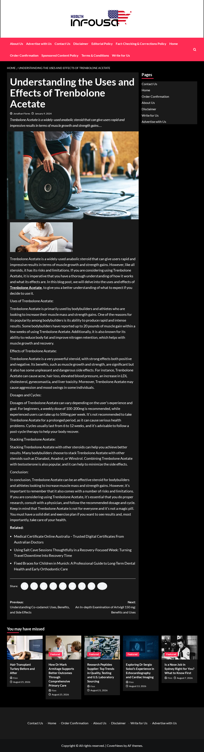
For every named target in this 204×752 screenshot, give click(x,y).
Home (173, 43)
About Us (16, 43)
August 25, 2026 (21, 681)
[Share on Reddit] (72, 586)
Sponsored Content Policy (59, 55)
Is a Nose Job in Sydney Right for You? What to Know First (179, 669)
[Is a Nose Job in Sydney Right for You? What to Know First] (179, 647)
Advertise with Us (39, 43)
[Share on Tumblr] (82, 586)
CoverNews (115, 745)
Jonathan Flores (21, 113)
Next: (105, 607)
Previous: (40, 607)
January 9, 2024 (43, 113)
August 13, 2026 (137, 686)
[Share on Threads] (91, 586)
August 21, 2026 (99, 690)
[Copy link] (102, 586)
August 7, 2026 (185, 677)
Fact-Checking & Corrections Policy (141, 43)
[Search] (194, 49)
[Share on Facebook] (24, 586)
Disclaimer (80, 43)
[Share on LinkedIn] (43, 586)
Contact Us (62, 43)
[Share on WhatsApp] (53, 586)
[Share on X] (34, 586)
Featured (55, 654)
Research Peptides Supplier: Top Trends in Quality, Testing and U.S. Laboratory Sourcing (100, 673)
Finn (15, 678)
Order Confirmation (24, 55)
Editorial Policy (102, 43)
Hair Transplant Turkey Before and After (22, 669)
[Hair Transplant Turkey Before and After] (25, 647)
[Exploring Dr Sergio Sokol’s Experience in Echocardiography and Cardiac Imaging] (141, 647)
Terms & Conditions (95, 55)
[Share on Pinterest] (63, 586)
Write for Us (121, 55)
